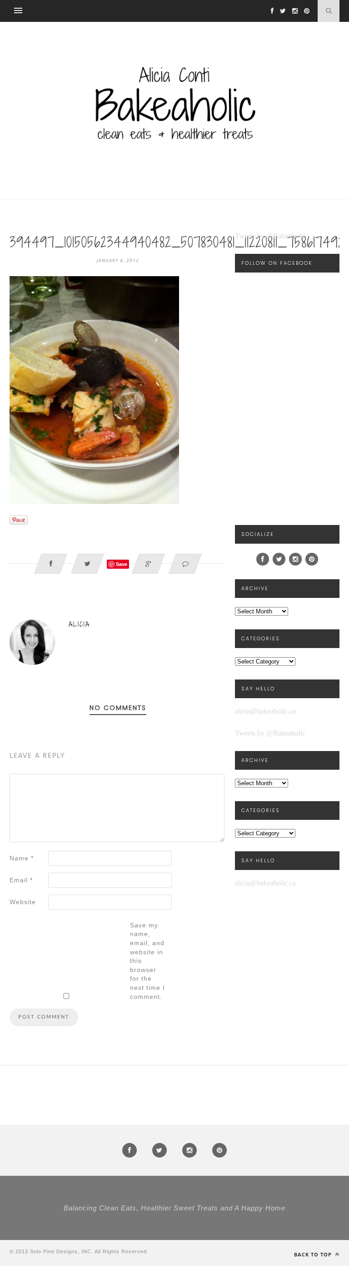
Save (121, 564)
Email (21, 880)
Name (22, 858)
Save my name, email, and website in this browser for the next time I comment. (147, 960)
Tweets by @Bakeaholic (270, 236)
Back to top (314, 1254)
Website (23, 902)
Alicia (79, 624)
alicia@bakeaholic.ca (265, 711)
